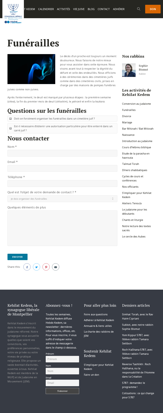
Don (153, 9)
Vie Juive (79, 9)
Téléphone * (16, 177)
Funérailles (129, 110)
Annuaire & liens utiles (98, 326)
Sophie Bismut (143, 67)
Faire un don (91, 374)
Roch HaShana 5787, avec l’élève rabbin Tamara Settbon (137, 354)
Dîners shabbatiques (134, 170)
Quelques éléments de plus (26, 207)
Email (48, 377)
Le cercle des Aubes (133, 236)
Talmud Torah (130, 164)
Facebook (27, 266)
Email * (12, 162)
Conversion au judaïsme (136, 103)
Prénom (50, 353)
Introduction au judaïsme (137, 141)
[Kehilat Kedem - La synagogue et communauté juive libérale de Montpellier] (13, 12)
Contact (104, 9)
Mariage (127, 122)
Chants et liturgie (132, 220)
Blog (91, 9)
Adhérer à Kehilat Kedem (99, 320)
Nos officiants (130, 186)
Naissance (128, 135)
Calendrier (46, 9)
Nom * (12, 147)
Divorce (126, 116)
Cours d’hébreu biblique (136, 147)
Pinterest (46, 266)
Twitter (36, 266)
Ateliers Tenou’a (132, 203)
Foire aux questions (96, 314)
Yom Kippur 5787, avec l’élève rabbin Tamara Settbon (135, 339)
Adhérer (118, 9)
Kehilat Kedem (25, 9)
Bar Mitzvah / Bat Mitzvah (137, 128)
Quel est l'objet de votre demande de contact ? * (41, 192)
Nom (48, 365)
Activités (63, 9)
